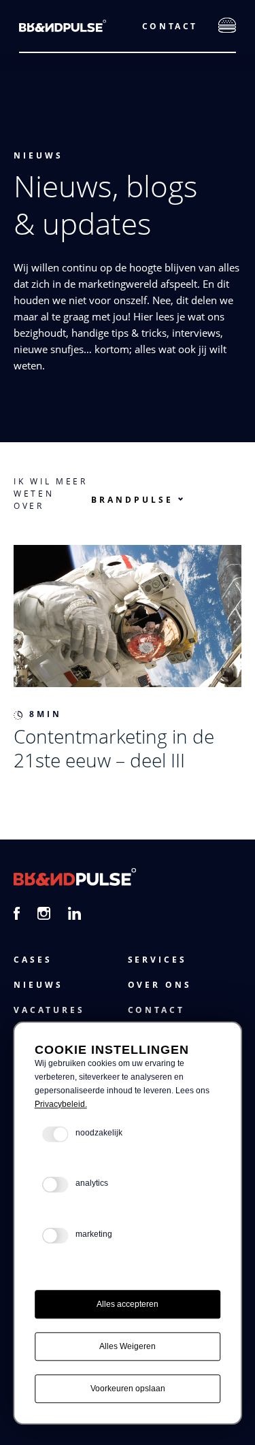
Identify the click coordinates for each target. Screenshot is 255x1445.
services (158, 959)
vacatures (49, 1010)
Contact (170, 26)
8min (45, 714)
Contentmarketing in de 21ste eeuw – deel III (114, 748)
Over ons (160, 985)
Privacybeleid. (61, 1104)
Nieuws (38, 155)
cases (33, 959)
